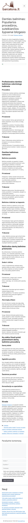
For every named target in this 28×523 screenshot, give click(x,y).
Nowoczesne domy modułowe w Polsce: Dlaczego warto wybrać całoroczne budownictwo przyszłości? (12, 494)
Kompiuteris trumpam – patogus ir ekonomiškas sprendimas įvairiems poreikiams (11, 503)
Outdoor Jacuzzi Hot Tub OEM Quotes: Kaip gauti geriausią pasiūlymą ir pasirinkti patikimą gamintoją (14, 513)
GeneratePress (21, 521)
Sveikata (6, 425)
